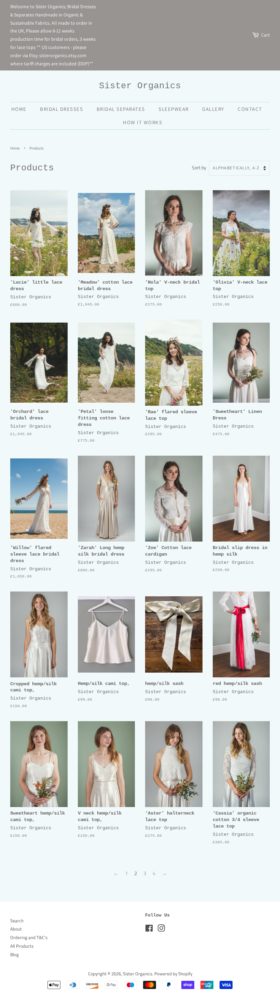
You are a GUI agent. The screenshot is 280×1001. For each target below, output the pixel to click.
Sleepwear (173, 109)
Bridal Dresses (61, 109)
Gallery (213, 109)
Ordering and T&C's (28, 937)
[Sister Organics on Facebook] (149, 929)
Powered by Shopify (173, 974)
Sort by (199, 167)
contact (250, 109)
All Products (21, 946)
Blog (14, 954)
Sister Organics (140, 86)
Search (17, 921)
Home (19, 109)
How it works (142, 122)
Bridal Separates (121, 109)
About (16, 929)
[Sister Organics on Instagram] (161, 929)
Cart (265, 35)
